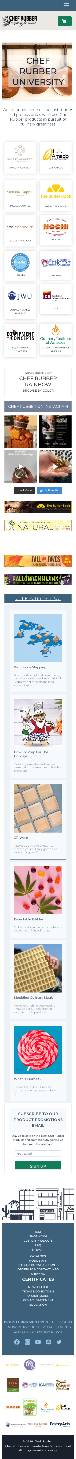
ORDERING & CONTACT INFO (38, 1269)
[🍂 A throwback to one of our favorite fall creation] (20, 431)
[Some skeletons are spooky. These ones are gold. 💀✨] (55, 466)
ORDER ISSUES (38, 1295)
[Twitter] (59, 1342)
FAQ (38, 1245)
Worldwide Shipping (30, 667)
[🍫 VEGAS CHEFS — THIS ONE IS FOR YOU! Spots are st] (55, 431)
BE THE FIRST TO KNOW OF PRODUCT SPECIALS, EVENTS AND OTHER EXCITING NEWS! (38, 1327)
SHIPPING (38, 1273)
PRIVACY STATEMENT (38, 1300)
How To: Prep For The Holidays (31, 754)
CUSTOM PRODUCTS (38, 1240)
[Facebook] (17, 1342)
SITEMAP (38, 1249)
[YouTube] (38, 1342)
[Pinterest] (48, 1342)
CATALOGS (38, 1256)
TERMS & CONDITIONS (38, 1291)
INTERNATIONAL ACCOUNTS (38, 1264)
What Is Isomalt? (27, 1079)
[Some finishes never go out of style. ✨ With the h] (20, 466)
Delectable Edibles (28, 919)
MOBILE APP (38, 1260)
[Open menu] (66, 5)
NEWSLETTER (38, 1287)
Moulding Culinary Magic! (34, 997)
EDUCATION (38, 1304)
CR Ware (21, 838)
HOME (38, 1232)
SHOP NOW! (38, 1236)
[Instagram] (27, 1342)
